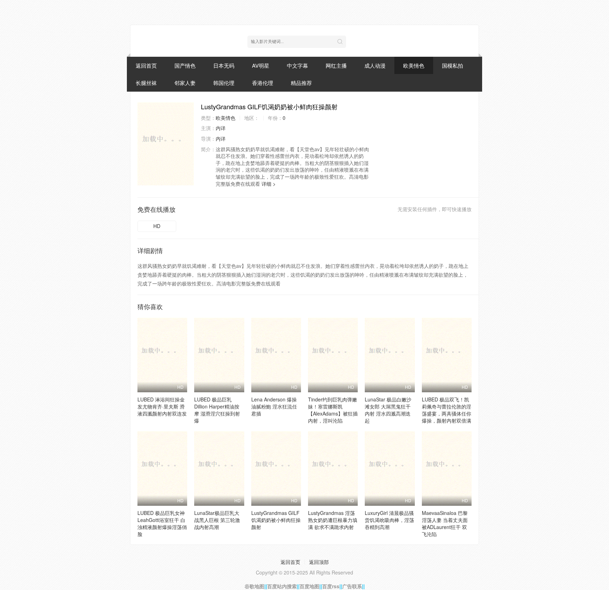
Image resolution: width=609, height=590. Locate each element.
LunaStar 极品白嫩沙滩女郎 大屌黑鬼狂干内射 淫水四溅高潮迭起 (388, 410)
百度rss (330, 586)
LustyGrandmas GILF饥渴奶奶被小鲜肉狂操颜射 (276, 519)
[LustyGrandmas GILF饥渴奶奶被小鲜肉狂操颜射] (165, 143)
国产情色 (185, 65)
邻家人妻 (185, 82)
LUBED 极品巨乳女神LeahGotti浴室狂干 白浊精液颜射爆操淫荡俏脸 (162, 523)
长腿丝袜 (146, 82)
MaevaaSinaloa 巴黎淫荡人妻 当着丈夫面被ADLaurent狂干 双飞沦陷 (445, 523)
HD (156, 225)
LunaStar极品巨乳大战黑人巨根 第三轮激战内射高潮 (217, 519)
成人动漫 (375, 65)
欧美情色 (413, 65)
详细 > (269, 183)
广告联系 (352, 586)
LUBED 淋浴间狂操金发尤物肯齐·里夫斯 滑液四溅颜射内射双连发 (162, 406)
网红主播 (336, 65)
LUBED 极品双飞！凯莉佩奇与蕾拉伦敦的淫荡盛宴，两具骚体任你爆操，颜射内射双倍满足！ (446, 413)
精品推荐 (301, 82)
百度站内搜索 (282, 586)
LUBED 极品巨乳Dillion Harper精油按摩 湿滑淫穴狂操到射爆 (217, 410)
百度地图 (309, 586)
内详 (221, 127)
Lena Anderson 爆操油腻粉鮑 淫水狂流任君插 (274, 406)
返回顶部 (319, 561)
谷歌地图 (254, 586)
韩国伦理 (223, 82)
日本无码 (223, 65)
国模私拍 (452, 65)
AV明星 (260, 65)
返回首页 (146, 65)
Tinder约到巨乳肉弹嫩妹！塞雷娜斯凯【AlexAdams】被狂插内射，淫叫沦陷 (333, 410)
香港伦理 (262, 82)
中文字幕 (297, 65)
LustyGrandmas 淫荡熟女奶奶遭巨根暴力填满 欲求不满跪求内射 (332, 519)
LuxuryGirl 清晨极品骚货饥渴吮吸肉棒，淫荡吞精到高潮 (389, 519)
